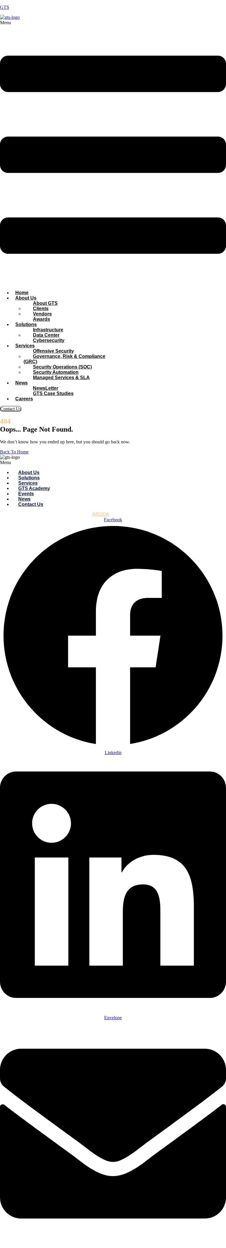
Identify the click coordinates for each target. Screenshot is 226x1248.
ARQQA (100, 514)
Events (26, 493)
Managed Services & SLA (61, 377)
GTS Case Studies (53, 393)
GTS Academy (34, 488)
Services (25, 345)
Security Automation (56, 372)
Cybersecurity (48, 340)
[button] (113, 152)
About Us (25, 297)
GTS (4, 7)
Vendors (42, 313)
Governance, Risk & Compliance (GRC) (64, 359)
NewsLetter (45, 388)
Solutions (26, 324)
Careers (24, 398)
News (21, 382)
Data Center (46, 335)
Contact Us (30, 504)
